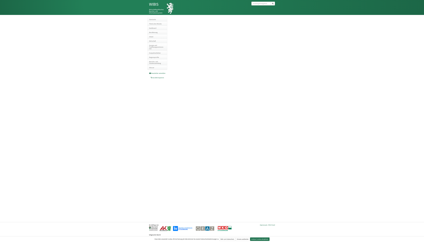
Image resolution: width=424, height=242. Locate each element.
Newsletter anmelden (158, 73)
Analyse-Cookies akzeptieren (259, 239)
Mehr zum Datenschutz (227, 239)
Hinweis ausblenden (243, 239)
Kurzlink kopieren (158, 78)
